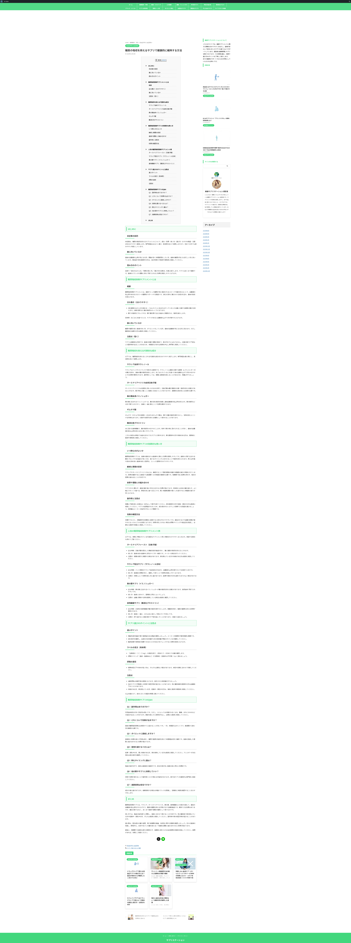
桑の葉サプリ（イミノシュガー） (160, 160)
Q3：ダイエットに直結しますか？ (160, 200)
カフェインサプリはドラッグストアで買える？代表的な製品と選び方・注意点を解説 (136, 901)
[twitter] (158, 839)
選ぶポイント (153, 172)
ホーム (130, 5)
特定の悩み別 (207, 5)
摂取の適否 (152, 180)
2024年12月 (206, 271)
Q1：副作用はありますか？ (158, 192)
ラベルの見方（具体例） (157, 176)
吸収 (132, 848)
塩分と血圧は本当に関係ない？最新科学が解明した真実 (160, 900)
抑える (136, 848)
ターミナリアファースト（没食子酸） (161, 152)
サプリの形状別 (143, 8)
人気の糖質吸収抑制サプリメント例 (160, 149)
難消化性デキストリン (156, 120)
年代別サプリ (194, 5)
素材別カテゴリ (220, 5)
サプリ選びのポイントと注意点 (158, 169)
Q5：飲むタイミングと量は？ (158, 207)
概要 (150, 85)
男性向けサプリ (194, 8)
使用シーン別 (156, 8)
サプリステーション (175, 940)
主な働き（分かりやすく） (157, 89)
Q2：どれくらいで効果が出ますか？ (161, 196)
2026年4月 (206, 234)
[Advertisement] (175, 24)
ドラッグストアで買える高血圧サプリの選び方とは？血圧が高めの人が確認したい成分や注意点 (136, 874)
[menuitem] (1, 1)
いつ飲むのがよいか (155, 129)
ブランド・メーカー (130, 8)
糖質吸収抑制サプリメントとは (158, 82)
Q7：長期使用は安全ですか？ (158, 214)
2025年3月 (206, 265)
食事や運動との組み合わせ (157, 136)
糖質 (139, 848)
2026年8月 (206, 231)
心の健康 (169, 5)
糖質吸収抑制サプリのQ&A (157, 189)
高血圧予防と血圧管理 (133, 845)
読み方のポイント (155, 76)
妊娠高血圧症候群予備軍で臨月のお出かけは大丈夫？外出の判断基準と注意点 (216, 149)
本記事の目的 (153, 69)
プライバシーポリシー (182, 936)
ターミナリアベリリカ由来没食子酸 (160, 109)
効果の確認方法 (154, 143)
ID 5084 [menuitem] (6, 1)
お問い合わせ (171, 936)
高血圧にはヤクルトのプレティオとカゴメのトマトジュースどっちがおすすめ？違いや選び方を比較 (216, 89)
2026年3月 (206, 237)
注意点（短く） (154, 96)
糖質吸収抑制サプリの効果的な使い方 (160, 126)
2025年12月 (206, 246)
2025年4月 (206, 262)
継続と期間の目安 (155, 132)
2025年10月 (206, 252)
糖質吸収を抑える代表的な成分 (158, 102)
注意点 (151, 183)
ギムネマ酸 (152, 116)
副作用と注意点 (154, 140)
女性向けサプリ (182, 8)
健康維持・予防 (143, 5)
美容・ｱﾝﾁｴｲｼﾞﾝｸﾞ (156, 5)
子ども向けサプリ (207, 8)
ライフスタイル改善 (220, 8)
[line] (163, 839)
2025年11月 (206, 249)
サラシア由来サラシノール (157, 105)
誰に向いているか (155, 72)
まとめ (150, 220)
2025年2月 (206, 268)
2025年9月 (206, 255)
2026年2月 (206, 240)
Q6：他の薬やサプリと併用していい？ (161, 211)
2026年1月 (206, 243)
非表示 (164, 60)
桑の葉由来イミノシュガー (157, 112)
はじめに (151, 66)
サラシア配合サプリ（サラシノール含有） (163, 156)
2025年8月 (206, 258)
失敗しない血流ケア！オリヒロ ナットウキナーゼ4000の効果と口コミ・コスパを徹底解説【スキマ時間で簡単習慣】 (185, 875)
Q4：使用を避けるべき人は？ (158, 203)
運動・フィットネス (182, 5)
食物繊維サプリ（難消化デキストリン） (162, 163)
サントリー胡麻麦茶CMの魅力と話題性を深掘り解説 (160, 872)
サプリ (129, 848)
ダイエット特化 (169, 8)
